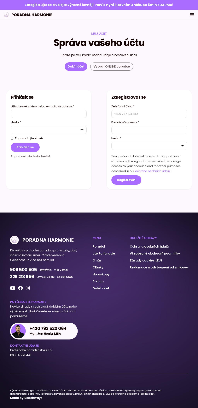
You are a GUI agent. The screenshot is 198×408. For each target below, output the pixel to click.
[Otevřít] (192, 15)
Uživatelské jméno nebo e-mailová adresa (42, 106)
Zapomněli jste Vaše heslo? (30, 156)
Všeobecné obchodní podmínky (155, 253)
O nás (97, 260)
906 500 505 (23, 270)
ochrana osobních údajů (152, 171)
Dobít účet (101, 288)
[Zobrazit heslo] (83, 129)
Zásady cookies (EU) (146, 260)
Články (98, 267)
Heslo (16, 122)
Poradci (99, 246)
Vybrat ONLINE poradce (112, 66)
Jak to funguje (104, 253)
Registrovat (126, 180)
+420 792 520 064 (48, 328)
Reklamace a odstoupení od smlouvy (159, 267)
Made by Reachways (26, 398)
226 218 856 (22, 276)
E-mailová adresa (125, 122)
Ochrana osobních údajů (149, 246)
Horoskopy (101, 274)
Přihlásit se (25, 147)
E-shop (98, 281)
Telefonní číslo (122, 106)
